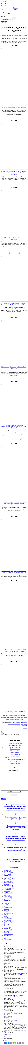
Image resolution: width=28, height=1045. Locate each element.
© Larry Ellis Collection (14, 572)
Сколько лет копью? (15, 763)
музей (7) (6, 903)
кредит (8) (6, 899)
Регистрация (4, 21)
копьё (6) (6, 917)
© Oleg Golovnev (17, 107)
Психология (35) (8, 881)
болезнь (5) (7, 928)
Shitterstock (11, 107)
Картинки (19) (7, 889)
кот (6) (5, 906)
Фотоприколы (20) (9, 888)
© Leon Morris (22, 571)
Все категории (7, 939)
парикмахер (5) (8, 929)
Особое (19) (7, 891)
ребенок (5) (7, 931)
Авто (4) (6, 938)
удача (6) (6, 914)
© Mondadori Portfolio (14, 304)
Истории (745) (7, 875)
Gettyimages (12, 171)
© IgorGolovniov (5, 107)
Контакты (6, 1037)
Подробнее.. (11, 953)
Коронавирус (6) (8, 907)
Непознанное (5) (8, 920)
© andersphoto (6, 649)
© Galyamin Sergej (7, 237)
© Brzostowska (5, 367)
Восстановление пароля (7, 19)
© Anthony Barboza (19, 503)
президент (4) (7, 936)
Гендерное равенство (15, 745)
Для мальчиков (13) (9, 893)
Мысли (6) (6, 909)
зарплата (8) (7, 900)
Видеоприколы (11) (9, 896)
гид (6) (5, 916)
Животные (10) (8, 898)
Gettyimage (14, 712)
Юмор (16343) (7, 870)
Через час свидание (15, 749)
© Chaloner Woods (6, 303)
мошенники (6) (8, 918)
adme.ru (25, 728)
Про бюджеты (15, 756)
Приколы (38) (7, 879)
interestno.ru (11, 1041)
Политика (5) (7, 927)
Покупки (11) (7, 895)
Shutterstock (23, 107)
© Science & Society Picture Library (17, 172)
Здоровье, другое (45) (9, 878)
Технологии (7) (8, 902)
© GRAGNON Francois (7, 426)
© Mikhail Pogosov (21, 171)
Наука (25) (6, 884)
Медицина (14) (8, 892)
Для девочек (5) (8, 923)
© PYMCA (22, 711)
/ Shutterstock (15, 237)
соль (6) (6, 911)
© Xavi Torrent (14, 651)
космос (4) (6, 932)
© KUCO (23, 426)
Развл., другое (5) (8, 921)
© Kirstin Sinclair (6, 711)
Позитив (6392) (8, 871)
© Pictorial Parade (6, 571)
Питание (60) (7, 877)
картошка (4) (7, 935)
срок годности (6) (8, 913)
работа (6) (6, 910)
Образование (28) (8, 882)
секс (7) (6, 904)
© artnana (22, 237)
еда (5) (5, 925)
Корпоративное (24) (9, 886)
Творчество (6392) (8, 873)
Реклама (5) (7, 924)
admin (2, 733)
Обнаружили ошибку (9, 1038)
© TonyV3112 (21, 649)
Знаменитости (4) (8, 934)
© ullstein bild (4, 171)
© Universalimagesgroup (7, 502)
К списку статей (5, 729)
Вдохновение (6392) (9, 874)
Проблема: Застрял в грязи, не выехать (15, 759)
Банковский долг (14, 752)
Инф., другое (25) (8, 885)
